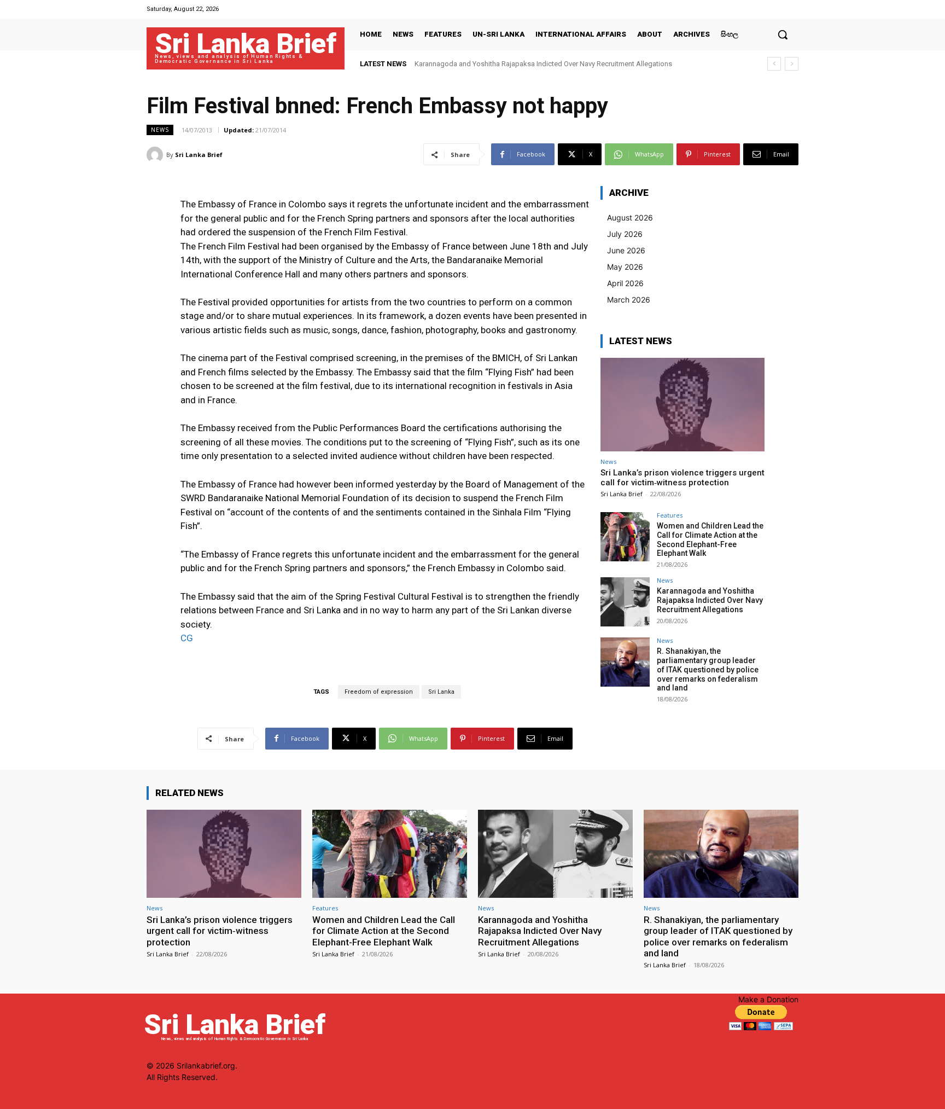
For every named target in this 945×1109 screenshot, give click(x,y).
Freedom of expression (379, 691)
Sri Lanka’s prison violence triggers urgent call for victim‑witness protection (682, 477)
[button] (782, 34)
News (160, 129)
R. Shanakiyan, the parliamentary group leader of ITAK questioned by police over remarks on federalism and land (708, 669)
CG (186, 637)
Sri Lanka (441, 691)
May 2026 (625, 266)
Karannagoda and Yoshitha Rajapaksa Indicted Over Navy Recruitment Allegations (543, 64)
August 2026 (630, 217)
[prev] (774, 64)
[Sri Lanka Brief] (156, 155)
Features (669, 515)
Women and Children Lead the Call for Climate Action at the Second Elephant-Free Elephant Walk (710, 539)
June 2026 (626, 250)
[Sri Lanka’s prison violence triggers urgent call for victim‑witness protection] (682, 404)
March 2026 (628, 299)
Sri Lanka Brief (199, 154)
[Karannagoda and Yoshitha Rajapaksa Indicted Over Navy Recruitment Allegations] (625, 601)
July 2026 (625, 234)
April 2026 (625, 283)
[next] (791, 64)
